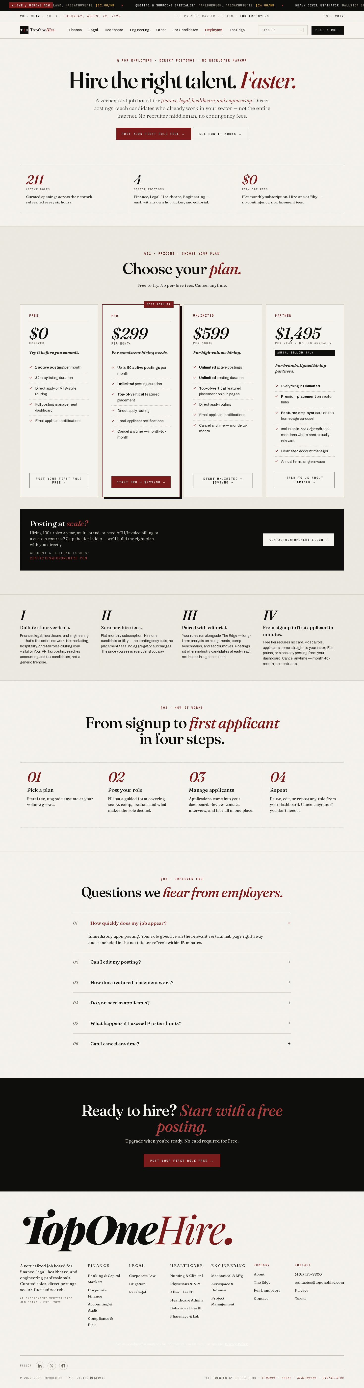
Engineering (139, 30)
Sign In (282, 30)
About (259, 1274)
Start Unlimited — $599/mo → (222, 480)
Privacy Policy (236, 1344)
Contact (261, 1298)
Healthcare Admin (186, 1300)
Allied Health (181, 1292)
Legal (93, 30)
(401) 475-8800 (308, 1274)
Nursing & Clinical (186, 1275)
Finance (75, 30)
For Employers (267, 1290)
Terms (300, 1298)
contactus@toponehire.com (58, 558)
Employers (213, 30)
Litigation (137, 1283)
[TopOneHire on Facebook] (63, 1366)
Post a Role (327, 30)
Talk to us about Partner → (304, 480)
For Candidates (185, 30)
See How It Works (220, 134)
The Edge (237, 30)
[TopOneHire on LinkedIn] (40, 1366)
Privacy (301, 1290)
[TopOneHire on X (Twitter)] (52, 1366)
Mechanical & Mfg (227, 1275)
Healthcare (114, 30)
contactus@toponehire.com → (298, 540)
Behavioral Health (186, 1308)
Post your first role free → (59, 480)
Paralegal (137, 1292)
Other (161, 30)
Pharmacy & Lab (184, 1316)
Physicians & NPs (185, 1283)
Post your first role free (153, 134)
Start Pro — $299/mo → (141, 482)
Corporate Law (142, 1275)
